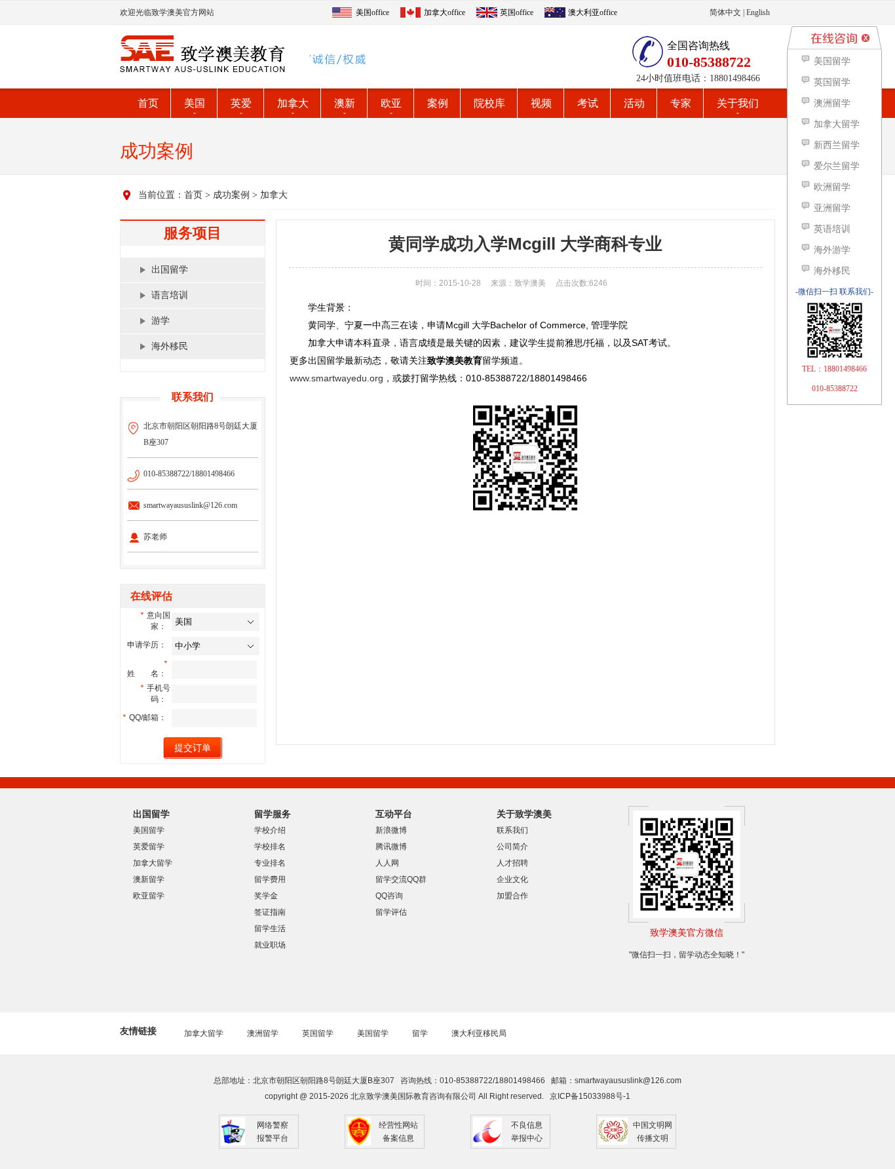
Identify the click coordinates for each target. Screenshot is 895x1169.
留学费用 (270, 879)
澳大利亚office (592, 12)
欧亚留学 (148, 895)
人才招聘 (512, 863)
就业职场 (270, 944)
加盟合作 (512, 895)
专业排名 (270, 863)
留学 (420, 1033)
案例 (437, 103)
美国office (372, 12)
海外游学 (830, 250)
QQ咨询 (389, 895)
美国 (194, 103)
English (758, 12)
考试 (587, 103)
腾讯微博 (391, 846)
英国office (516, 12)
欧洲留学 (830, 187)
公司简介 (512, 846)
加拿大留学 (152, 863)
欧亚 (391, 103)
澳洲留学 (262, 1033)
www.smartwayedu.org (336, 378)
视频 (541, 103)
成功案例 (231, 195)
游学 (160, 321)
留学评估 (391, 912)
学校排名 (270, 846)
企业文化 (512, 879)
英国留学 (317, 1033)
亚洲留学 (830, 208)
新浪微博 (391, 830)
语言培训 (169, 295)
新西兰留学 (835, 145)
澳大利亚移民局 (478, 1033)
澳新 (344, 103)
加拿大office (444, 12)
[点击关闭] (865, 38)
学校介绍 (270, 830)
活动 (634, 103)
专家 (680, 103)
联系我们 (512, 830)
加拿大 (293, 103)
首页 (148, 103)
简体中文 (725, 12)
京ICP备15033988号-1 (590, 1096)
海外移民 (169, 346)
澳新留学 (148, 879)
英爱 (241, 103)
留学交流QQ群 (401, 879)
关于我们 (738, 103)
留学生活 (270, 928)
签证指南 (270, 912)
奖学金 (266, 895)
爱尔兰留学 (835, 166)
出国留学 (169, 270)
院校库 (489, 103)
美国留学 (148, 830)
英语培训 (830, 229)
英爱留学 (148, 846)
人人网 (387, 863)
